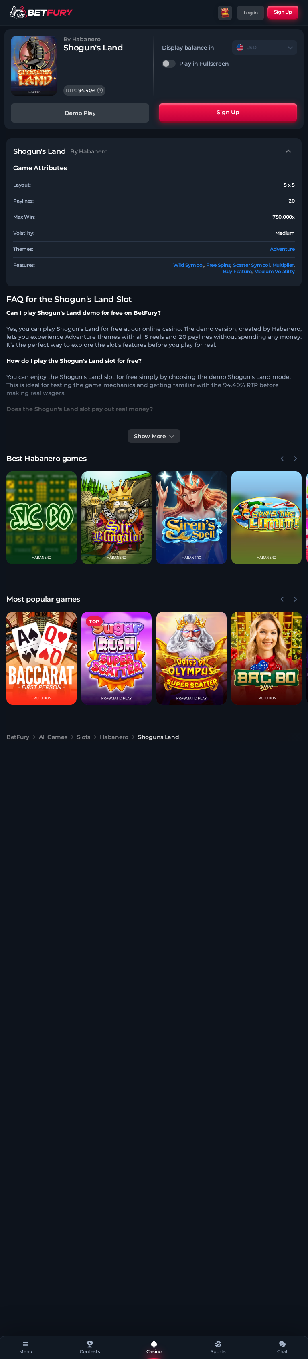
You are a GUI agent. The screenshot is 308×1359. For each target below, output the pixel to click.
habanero (114, 737)
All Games (53, 737)
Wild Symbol (188, 265)
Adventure (282, 249)
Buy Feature (237, 271)
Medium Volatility (274, 271)
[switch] (229, 64)
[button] (41, 517)
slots (84, 737)
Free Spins (218, 265)
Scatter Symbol (251, 265)
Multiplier (283, 265)
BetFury (17, 737)
